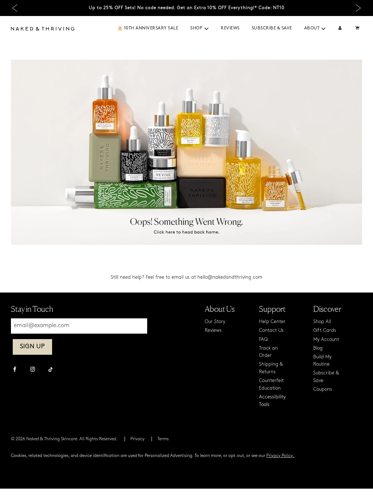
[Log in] (340, 28)
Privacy (137, 439)
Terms (163, 439)
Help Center (272, 321)
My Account (326, 339)
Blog (318, 348)
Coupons (322, 389)
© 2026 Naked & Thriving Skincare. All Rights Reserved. (64, 439)
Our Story (215, 321)
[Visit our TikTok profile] (50, 368)
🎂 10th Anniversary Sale (147, 28)
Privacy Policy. (280, 456)
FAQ (263, 339)
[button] (206, 28)
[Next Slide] (358, 8)
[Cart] (358, 28)
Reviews (230, 28)
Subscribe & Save (272, 28)
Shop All (322, 321)
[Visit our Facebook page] (15, 370)
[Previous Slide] (15, 8)
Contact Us (271, 330)
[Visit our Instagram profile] (32, 370)
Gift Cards (324, 330)
